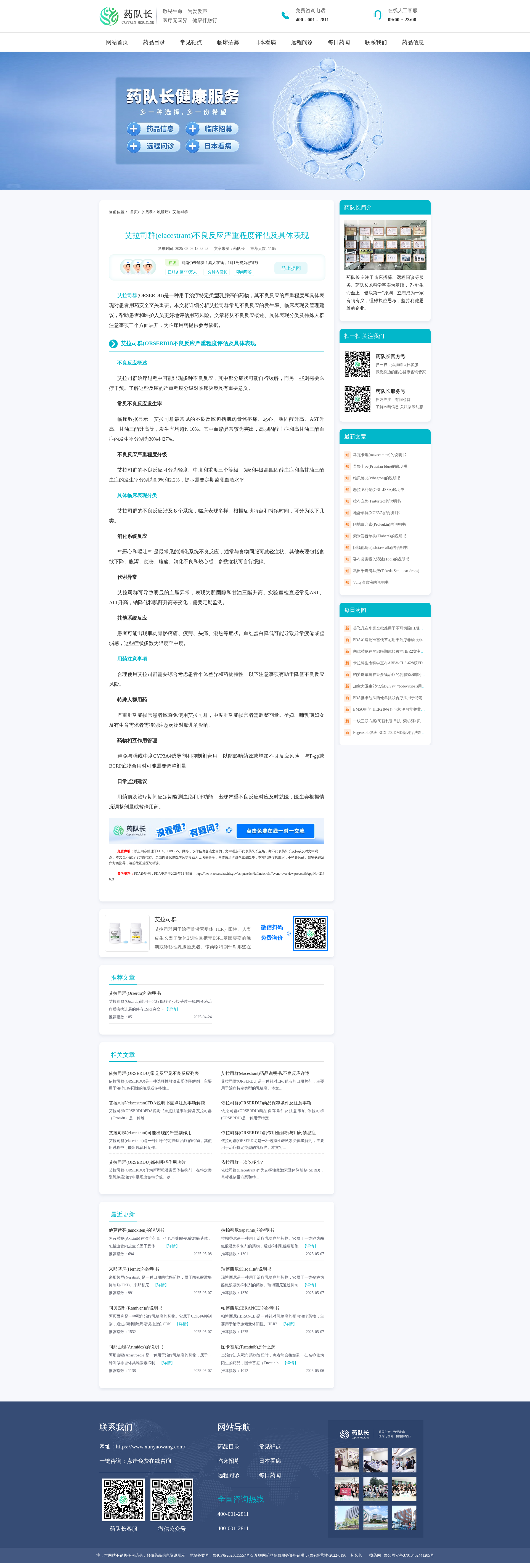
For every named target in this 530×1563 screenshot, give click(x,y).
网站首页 (117, 42)
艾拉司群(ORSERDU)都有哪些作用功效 (147, 1162)
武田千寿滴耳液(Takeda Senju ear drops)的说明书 (394, 571)
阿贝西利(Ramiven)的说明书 (136, 1308)
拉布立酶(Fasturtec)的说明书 (377, 501)
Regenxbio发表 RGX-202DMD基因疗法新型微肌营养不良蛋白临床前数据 (414, 733)
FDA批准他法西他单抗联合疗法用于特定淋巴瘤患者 (397, 698)
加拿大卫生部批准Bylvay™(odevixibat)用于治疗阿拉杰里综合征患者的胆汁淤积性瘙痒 (426, 686)
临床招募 (228, 42)
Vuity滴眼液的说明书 (371, 582)
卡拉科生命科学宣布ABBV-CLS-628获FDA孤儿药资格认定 (402, 663)
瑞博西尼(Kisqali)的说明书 (246, 1269)
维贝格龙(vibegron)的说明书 (377, 478)
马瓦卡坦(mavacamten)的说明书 (379, 455)
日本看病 (265, 42)
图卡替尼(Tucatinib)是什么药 (248, 1347)
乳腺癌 (163, 212)
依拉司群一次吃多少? (242, 1162)
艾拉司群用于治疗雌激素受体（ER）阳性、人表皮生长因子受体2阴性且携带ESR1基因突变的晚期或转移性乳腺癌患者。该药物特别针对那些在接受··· (203, 942)
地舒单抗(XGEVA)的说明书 (376, 513)
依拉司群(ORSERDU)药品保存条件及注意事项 (266, 1103)
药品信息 (413, 42)
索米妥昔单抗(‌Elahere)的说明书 (379, 536)
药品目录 (154, 42)
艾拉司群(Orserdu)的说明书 (135, 993)
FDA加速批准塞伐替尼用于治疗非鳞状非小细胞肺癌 (397, 640)
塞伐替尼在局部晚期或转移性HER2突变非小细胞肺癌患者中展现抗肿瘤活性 (418, 651)
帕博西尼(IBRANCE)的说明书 (250, 1308)
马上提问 (291, 268)
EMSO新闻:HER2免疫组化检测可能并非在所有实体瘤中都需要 (406, 709)
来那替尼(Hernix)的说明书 (134, 1269)
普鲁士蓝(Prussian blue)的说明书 (380, 466)
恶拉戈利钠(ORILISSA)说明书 (378, 490)
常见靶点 (191, 42)
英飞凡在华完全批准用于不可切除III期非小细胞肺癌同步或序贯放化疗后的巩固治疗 (424, 628)
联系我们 (376, 42)
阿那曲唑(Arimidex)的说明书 (136, 1347)
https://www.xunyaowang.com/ (151, 1446)
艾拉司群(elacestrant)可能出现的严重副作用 (150, 1132)
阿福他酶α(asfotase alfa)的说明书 (380, 548)
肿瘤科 (147, 212)
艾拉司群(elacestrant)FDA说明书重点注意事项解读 (157, 1103)
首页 (134, 212)
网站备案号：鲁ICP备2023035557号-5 (222, 1555)
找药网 (375, 1555)
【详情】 (172, 1009)
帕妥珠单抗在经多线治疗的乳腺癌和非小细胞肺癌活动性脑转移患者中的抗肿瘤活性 (424, 675)
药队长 (356, 1555)
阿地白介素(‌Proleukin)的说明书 (379, 524)
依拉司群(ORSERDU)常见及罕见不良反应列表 (154, 1073)
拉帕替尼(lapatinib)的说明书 (247, 1230)
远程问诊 (302, 42)
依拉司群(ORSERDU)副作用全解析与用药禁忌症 (268, 1132)
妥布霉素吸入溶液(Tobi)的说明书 (381, 559)
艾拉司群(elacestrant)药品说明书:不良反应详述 (265, 1073)
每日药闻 (339, 42)
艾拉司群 (180, 212)
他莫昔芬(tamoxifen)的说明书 (136, 1230)
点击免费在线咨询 (149, 1461)
